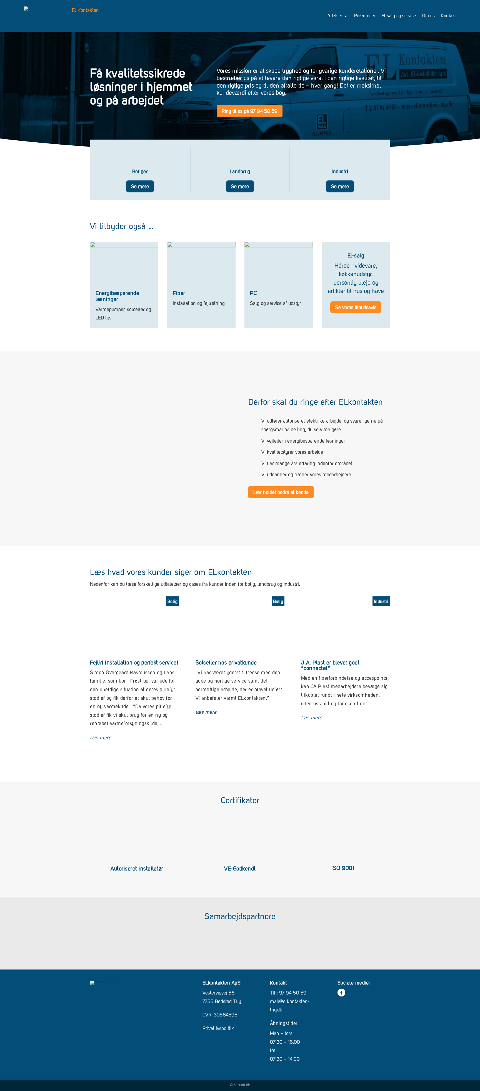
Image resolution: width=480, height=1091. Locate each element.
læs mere (100, 737)
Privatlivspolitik (218, 1028)
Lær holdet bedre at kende (281, 492)
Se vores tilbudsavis (355, 307)
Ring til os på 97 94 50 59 (250, 111)
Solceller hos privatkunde (226, 663)
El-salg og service (399, 16)
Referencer (365, 16)
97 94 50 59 (292, 993)
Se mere (140, 186)
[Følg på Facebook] (341, 992)
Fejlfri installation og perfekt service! (134, 663)
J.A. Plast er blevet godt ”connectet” (330, 665)
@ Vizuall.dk (240, 1085)
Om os (428, 16)
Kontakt (448, 16)
